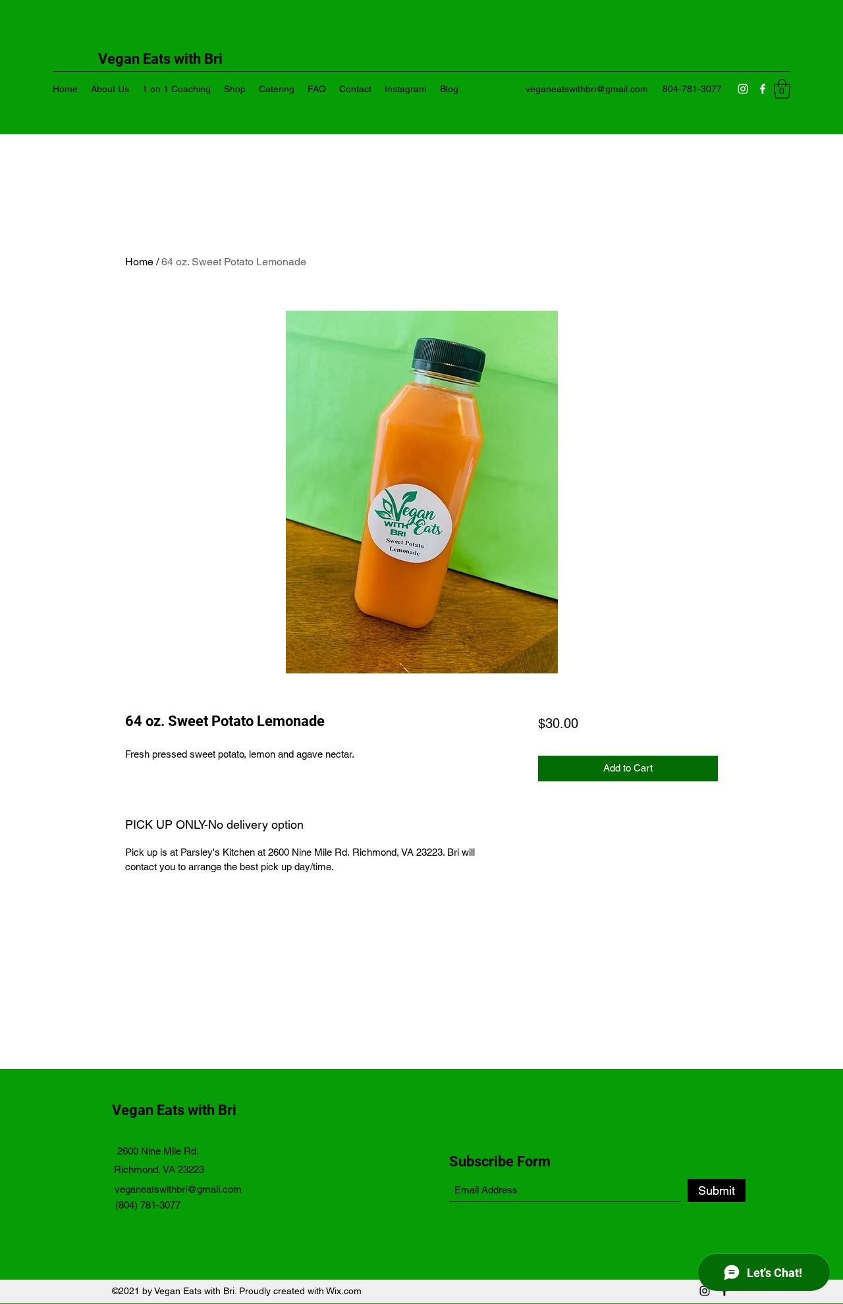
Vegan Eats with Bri (176, 1110)
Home (139, 261)
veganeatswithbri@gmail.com (587, 89)
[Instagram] (742, 88)
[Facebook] (762, 88)
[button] (782, 89)
